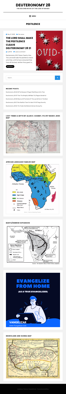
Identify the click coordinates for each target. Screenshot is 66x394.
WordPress (46, 389)
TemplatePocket (32, 389)
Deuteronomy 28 (33, 5)
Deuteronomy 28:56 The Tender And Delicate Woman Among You (24, 106)
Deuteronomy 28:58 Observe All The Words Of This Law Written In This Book (27, 99)
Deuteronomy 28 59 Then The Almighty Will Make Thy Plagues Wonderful (26, 95)
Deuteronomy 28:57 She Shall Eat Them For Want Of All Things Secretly (26, 102)
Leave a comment (20, 52)
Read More (10, 66)
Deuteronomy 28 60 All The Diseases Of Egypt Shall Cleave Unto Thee (25, 92)
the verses (21, 34)
